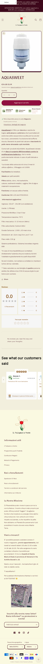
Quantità (4, 90)
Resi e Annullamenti (11, 483)
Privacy (6, 465)
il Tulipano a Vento (10, 446)
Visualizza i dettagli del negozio (15, 124)
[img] (9, 301)
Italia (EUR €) (14, 646)
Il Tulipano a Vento (18, 661)
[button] (2, 20)
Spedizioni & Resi (10, 478)
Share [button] (6, 279)
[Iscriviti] (36, 624)
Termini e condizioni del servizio (15, 488)
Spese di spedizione (16, 87)
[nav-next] (39, 380)
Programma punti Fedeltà (13, 451)
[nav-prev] (4, 380)
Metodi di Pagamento (11, 460)
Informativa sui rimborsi (12, 493)
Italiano (29, 646)
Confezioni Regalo (10, 455)
